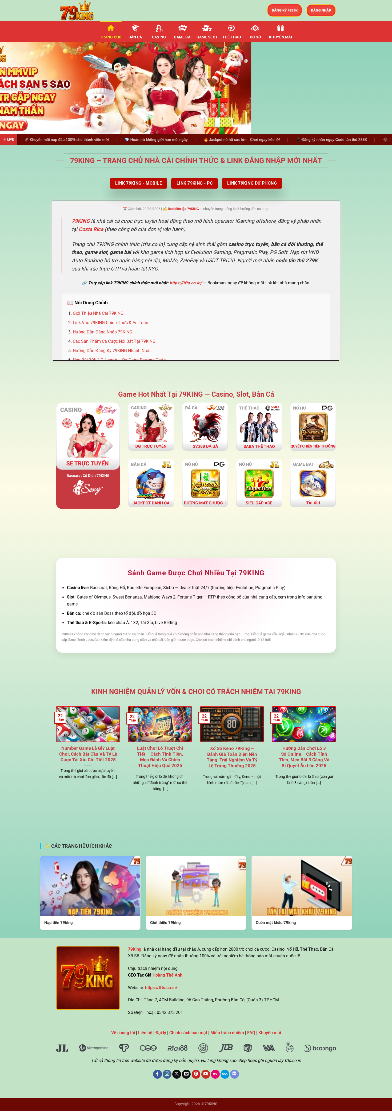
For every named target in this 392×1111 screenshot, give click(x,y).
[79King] (82, 10)
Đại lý (160, 1032)
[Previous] (14, 88)
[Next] (377, 88)
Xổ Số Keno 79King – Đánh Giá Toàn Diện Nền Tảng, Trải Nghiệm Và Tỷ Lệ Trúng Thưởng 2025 (232, 757)
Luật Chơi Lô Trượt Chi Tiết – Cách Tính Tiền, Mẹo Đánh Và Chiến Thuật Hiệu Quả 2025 (160, 757)
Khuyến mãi (280, 37)
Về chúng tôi (123, 1032)
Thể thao (231, 37)
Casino (159, 37)
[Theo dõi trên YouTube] (205, 1074)
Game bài (182, 37)
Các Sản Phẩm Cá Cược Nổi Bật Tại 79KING (114, 341)
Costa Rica (91, 229)
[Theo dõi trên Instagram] (167, 1074)
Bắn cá (135, 37)
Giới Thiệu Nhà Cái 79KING (98, 313)
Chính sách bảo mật (188, 1032)
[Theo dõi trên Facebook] (157, 1074)
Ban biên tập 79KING (183, 209)
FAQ (251, 1032)
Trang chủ (111, 37)
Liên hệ (145, 1032)
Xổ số (255, 37)
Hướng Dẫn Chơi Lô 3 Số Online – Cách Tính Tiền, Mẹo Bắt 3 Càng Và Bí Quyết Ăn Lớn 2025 (304, 757)
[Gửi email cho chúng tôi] (186, 1074)
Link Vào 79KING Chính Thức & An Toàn (110, 322)
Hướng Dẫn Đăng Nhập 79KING (102, 332)
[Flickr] (215, 1074)
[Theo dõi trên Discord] (234, 1074)
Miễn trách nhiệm (227, 1032)
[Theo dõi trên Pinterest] (196, 1074)
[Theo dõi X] (176, 1074)
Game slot (207, 37)
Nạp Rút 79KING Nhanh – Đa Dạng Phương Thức (119, 360)
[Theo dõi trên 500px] (225, 1074)
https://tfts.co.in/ (186, 283)
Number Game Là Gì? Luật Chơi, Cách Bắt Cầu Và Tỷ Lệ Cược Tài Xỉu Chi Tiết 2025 (88, 754)
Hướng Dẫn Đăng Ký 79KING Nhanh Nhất (112, 350)
